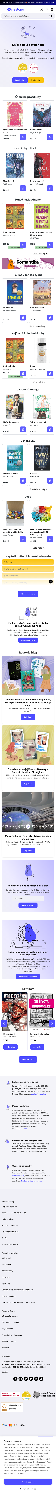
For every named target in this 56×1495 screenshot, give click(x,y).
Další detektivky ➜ (39, 489)
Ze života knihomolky (39, 1034)
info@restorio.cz (38, 1364)
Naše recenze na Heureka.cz (14, 1213)
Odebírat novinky (28, 905)
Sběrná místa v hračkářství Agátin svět (18, 1290)
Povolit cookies (28, 1482)
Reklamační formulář (10, 1232)
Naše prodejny (8, 1219)
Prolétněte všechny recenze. (31, 1181)
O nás (4, 1238)
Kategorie (6, 1277)
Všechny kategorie (28, 594)
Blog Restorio (7, 1328)
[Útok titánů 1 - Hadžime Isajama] (14, 1011)
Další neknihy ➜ (40, 547)
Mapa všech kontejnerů (28, 976)
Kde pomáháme (8, 1296)
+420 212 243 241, (19, 1367)
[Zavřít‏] (53, 2)
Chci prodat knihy (28, 640)
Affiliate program (9, 1341)
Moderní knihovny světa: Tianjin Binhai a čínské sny (28, 837)
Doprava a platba (9, 1206)
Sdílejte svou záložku (10, 1244)
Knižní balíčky (7, 1271)
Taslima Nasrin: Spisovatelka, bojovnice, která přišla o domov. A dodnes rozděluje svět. (28, 702)
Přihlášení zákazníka (10, 1225)
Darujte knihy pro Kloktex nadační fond (18, 1302)
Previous (4, 1023)
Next (52, 1023)
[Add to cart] (23, 137)
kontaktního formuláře (12, 1364)
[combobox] (28, 16)
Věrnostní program (10, 1316)
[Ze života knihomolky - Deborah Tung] (41, 1011)
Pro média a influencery (12, 1335)
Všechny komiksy (28, 1059)
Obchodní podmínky (10, 1322)
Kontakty (5, 1347)
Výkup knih (6, 1258)
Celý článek (28, 717)
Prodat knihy (36, 80)
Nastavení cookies (28, 1489)
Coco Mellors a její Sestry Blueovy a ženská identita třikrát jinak (28, 771)
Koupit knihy (20, 80)
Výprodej (6, 1283)
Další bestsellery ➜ (38, 326)
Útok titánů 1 (9, 1034)
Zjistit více (24, 1474)
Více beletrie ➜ (40, 382)
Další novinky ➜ (40, 253)
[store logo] (15, 9)
